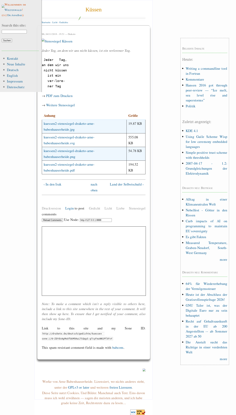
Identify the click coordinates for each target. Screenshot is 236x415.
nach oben (93, 187)
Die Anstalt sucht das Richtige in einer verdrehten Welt (206, 347)
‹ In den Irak (52, 184)
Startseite (46, 22)
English (12, 75)
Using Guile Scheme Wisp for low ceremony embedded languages (206, 141)
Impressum (15, 81)
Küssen (94, 9)
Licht (55, 22)
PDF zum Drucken (59, 95)
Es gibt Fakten (196, 237)
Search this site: (14, 25)
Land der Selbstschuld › (127, 184)
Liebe (120, 208)
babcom (118, 347)
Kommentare (195, 79)
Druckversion (51, 208)
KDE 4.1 (192, 130)
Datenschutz (16, 87)
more (223, 259)
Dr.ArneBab (14, 15)
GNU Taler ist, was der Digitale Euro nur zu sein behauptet (206, 310)
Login (69, 208)
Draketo (71, 34)
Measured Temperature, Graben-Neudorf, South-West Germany (206, 247)
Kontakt (12, 58)
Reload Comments (52, 220)
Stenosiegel (137, 208)
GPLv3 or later (78, 387)
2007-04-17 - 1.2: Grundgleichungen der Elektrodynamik (206, 168)
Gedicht (94, 208)
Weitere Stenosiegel (60, 105)
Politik (190, 106)
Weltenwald (13, 10)
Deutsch (12, 69)
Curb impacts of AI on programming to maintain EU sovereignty (206, 226)
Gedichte (63, 22)
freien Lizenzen (121, 387)
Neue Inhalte (16, 64)
